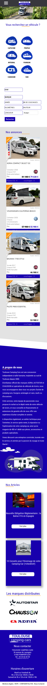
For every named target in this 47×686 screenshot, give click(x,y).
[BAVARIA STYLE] (23, 244)
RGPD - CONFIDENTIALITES (24, 684)
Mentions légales (8, 684)
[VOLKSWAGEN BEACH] (23, 196)
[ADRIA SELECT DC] (23, 148)
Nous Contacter (39, 684)
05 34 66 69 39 (24, 657)
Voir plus (23, 526)
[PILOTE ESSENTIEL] (23, 291)
